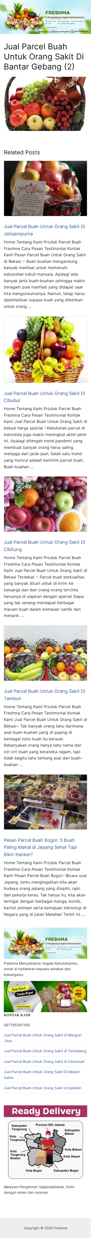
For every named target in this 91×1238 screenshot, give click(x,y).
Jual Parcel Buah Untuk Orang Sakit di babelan (42, 1088)
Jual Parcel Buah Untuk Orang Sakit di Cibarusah (44, 1061)
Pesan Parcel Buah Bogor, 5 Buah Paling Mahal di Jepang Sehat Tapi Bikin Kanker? (40, 847)
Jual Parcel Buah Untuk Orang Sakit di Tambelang (45, 1051)
